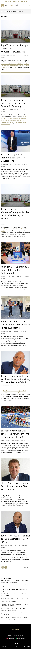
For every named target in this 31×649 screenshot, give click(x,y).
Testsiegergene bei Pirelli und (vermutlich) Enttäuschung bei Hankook (13, 609)
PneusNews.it (21, 638)
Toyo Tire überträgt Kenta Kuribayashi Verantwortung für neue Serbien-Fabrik (15, 379)
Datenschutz (26, 632)
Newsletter (24, 1)
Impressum (10, 635)
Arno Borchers (26, 440)
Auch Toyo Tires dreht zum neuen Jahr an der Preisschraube (15, 270)
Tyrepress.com (12, 638)
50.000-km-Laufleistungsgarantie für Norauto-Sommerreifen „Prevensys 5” (14, 618)
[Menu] (29, 6)
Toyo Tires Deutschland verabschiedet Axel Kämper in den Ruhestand (15, 324)
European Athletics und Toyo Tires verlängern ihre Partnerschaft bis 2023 (15, 433)
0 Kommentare (19, 55)
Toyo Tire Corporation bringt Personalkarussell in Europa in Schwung (15, 103)
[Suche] (24, 5)
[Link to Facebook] (15, 643)
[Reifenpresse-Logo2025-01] (10, 5)
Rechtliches (20, 632)
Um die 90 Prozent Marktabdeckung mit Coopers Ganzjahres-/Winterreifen (14, 604)
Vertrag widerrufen (18, 635)
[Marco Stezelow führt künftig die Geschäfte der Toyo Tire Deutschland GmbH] (15, 469)
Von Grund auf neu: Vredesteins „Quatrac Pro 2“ (14, 598)
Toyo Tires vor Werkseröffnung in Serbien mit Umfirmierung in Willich (15, 213)
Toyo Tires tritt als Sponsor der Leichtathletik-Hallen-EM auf (15, 538)
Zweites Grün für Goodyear (8, 601)
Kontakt (15, 632)
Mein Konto (16, 1)
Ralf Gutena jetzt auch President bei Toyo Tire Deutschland (13, 157)
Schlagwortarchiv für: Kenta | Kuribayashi (12, 11)
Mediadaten (9, 632)
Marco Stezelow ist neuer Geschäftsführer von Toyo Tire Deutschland (14, 486)
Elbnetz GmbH (27, 646)
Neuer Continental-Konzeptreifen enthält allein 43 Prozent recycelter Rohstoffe (15, 581)
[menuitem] (8, 1)
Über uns (4, 632)
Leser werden (8, 1)
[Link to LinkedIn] (18, 643)
